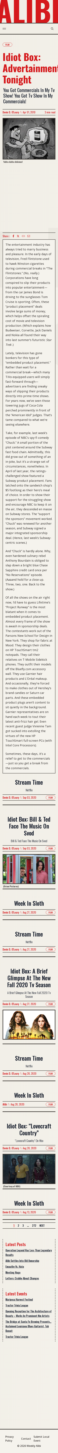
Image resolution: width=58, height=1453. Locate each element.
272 (34, 1226)
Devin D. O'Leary (11, 112)
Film (7, 44)
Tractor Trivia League (16, 1305)
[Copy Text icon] (23, 236)
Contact (26, 1438)
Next (42, 1226)
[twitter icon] (18, 236)
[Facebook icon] (13, 236)
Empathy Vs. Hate (14, 1267)
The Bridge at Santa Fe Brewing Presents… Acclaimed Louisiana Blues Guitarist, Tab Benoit (28, 1326)
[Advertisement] (29, 198)
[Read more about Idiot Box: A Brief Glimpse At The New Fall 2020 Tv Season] (29, 1027)
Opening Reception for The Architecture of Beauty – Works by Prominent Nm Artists (28, 1313)
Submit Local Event (41, 1438)
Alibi (5, 1104)
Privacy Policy (9, 1438)
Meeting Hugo (12, 1272)
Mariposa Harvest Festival (19, 1299)
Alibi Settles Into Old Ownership (22, 1261)
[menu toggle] (4, 29)
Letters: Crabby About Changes (22, 1278)
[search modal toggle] (52, 28)
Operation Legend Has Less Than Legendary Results (28, 1252)
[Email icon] (28, 236)
